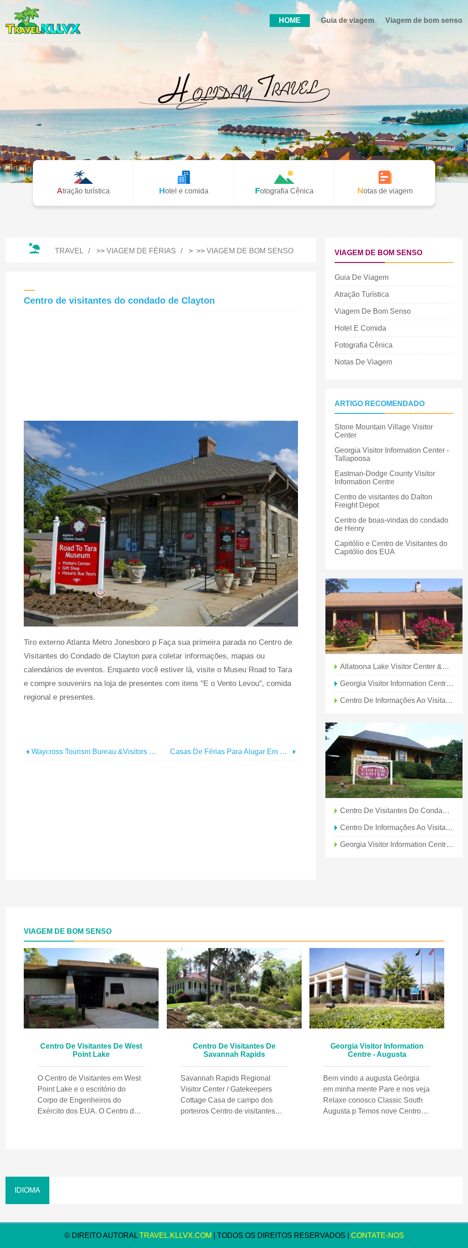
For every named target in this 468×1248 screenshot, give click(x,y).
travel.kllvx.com (175, 1235)
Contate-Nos (377, 1235)
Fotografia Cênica (364, 345)
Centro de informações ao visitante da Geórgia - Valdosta (396, 700)
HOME (290, 20)
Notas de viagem (363, 362)
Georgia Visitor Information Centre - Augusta (377, 1050)
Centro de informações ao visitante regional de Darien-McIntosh (396, 827)
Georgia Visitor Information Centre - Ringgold (396, 844)
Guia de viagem (347, 20)
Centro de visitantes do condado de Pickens (396, 810)
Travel (69, 251)
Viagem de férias (141, 251)
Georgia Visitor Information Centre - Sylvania (396, 683)
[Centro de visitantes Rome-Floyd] (394, 760)
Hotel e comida (360, 328)
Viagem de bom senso (424, 20)
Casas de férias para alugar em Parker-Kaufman (230, 751)
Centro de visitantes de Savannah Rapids (234, 1050)
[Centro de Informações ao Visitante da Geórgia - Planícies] (394, 616)
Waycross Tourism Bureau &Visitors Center (96, 751)
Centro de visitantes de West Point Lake (91, 1050)
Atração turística (362, 294)
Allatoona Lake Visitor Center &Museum (396, 666)
